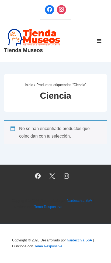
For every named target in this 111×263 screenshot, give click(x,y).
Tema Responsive (48, 207)
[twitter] (52, 176)
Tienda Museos (23, 50)
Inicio (29, 85)
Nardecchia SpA (79, 201)
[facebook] (38, 176)
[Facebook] (50, 10)
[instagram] (66, 176)
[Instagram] (61, 10)
